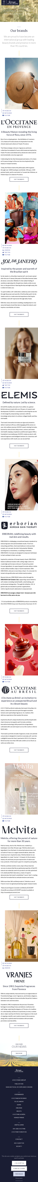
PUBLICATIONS (19, 1084)
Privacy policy (19, 1178)
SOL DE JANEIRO (19, 1101)
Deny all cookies (19, 1168)
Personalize (19, 1174)
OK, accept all (19, 1163)
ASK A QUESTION (19, 1143)
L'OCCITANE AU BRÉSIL (19, 1114)
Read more (19, 1053)
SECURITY (19, 1146)
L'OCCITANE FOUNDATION (19, 1132)
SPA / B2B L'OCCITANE (19, 1128)
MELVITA (19, 1111)
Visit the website (19, 179)
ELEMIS (19, 1104)
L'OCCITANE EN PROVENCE (19, 1098)
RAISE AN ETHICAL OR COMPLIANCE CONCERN (19, 1087)
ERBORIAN (19, 1108)
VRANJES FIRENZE (19, 1117)
